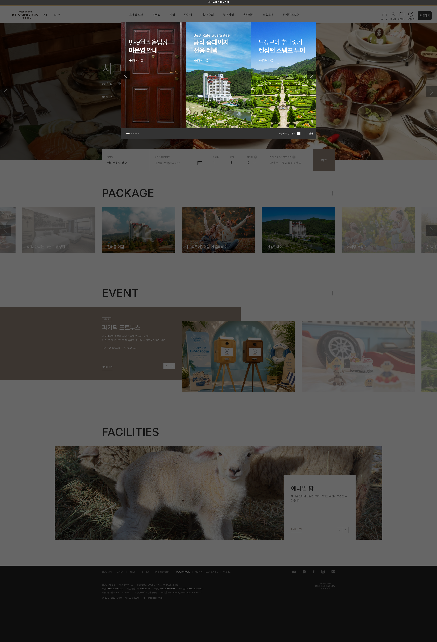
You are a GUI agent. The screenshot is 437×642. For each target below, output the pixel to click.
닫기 (311, 133)
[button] (125, 75)
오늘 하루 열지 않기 (287, 133)
